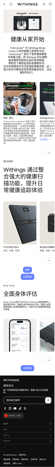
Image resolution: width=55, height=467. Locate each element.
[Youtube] (15, 408)
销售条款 (15, 459)
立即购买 (26, 274)
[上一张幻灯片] (40, 151)
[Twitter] (25, 408)
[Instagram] (10, 408)
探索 (27, 267)
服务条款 (24, 459)
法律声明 (33, 459)
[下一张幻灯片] (47, 151)
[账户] (43, 4)
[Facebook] (5, 408)
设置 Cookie (17, 463)
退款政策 (6, 463)
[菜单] (4, 4)
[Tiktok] (20, 408)
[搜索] (11, 4)
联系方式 (42, 459)
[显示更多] (26, 447)
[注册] (47, 400)
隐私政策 (6, 459)
